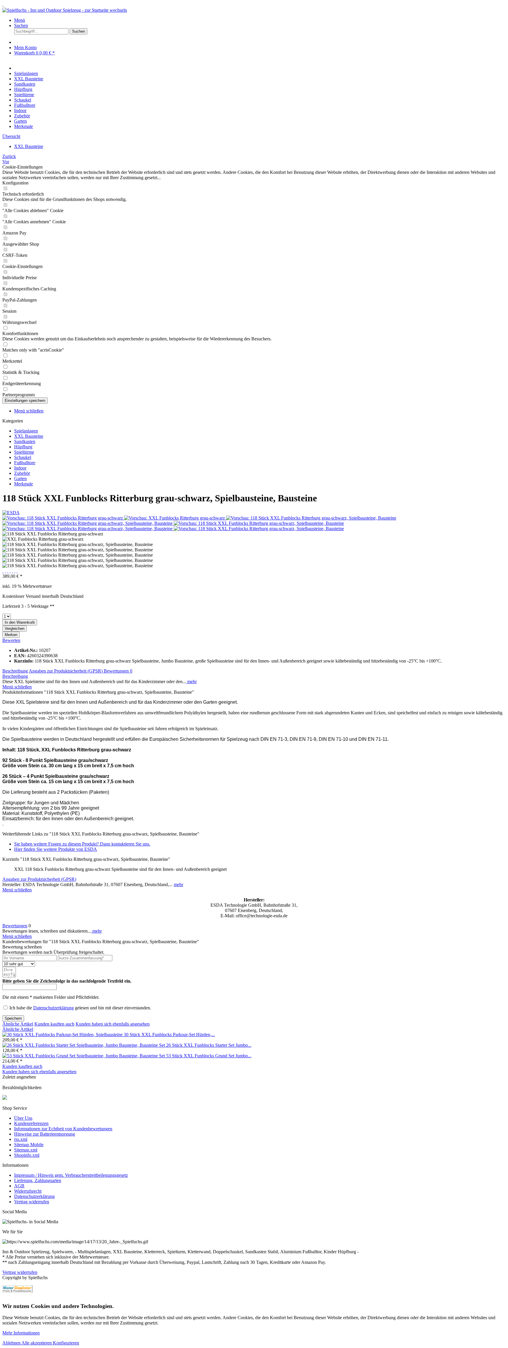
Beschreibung (15, 670)
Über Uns (23, 1118)
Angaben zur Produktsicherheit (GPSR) (66, 670)
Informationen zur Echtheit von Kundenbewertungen (63, 1128)
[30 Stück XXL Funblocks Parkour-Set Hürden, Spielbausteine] (63, 1034)
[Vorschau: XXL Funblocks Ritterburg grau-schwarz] (175, 517)
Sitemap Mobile (29, 1144)
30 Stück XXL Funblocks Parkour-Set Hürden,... (169, 1034)
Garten (20, 478)
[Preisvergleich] (17, 1289)
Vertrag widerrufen (31, 1201)
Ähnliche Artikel (17, 1023)
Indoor (20, 467)
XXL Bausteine (28, 436)
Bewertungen (118, 670)
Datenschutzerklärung (53, 1007)
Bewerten (11, 640)
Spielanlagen (26, 430)
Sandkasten (24, 441)
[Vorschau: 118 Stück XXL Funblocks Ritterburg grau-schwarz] (63, 517)
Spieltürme (24, 452)
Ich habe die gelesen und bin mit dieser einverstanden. (80, 1007)
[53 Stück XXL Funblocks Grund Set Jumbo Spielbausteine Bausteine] (84, 1055)
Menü (19, 20)
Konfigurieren (66, 1342)
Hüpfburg (23, 446)
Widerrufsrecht (27, 1191)
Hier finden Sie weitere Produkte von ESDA (55, 849)
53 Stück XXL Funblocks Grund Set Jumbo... (208, 1055)
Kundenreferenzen (31, 1123)
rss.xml (20, 1139)
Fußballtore (24, 462)
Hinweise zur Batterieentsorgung (44, 1133)
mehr (191, 681)
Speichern (13, 1018)
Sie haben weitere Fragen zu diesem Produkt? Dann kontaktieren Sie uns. (82, 843)
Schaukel (22, 457)
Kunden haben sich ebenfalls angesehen (113, 1023)
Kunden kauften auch (54, 1023)
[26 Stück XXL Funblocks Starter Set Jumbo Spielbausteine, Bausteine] (84, 1045)
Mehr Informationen (21, 1332)
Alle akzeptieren (37, 1342)
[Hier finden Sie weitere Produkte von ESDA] (11, 512)
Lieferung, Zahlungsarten (37, 1180)
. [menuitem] (3, 4)
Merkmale (23, 483)
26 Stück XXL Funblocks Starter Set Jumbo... (208, 1045)
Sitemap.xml (25, 1149)
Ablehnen (11, 1342)
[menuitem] (260, 20)
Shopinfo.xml (26, 1155)
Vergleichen (14, 628)
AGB (19, 1185)
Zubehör (22, 473)
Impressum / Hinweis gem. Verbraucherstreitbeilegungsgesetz (71, 1175)
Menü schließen (29, 410)
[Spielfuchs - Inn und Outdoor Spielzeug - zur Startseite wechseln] (64, 10)
